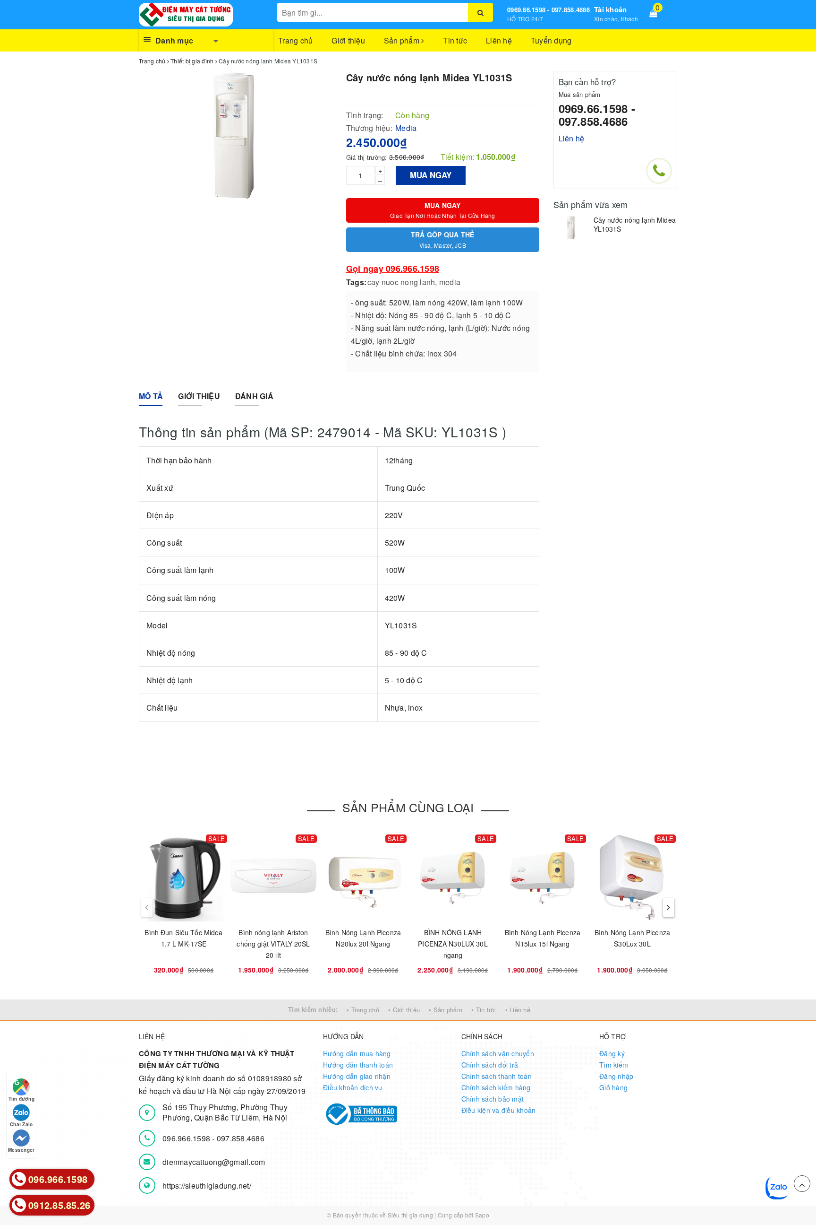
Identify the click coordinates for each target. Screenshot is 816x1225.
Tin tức (455, 40)
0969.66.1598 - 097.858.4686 (548, 9)
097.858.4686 (240, 1138)
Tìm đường (21, 1098)
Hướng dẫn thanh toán (358, 1064)
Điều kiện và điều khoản (498, 1110)
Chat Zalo (21, 1124)
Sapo (482, 1215)
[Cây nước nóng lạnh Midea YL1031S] (571, 227)
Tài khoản (610, 9)
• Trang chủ (363, 1009)
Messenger (21, 1150)
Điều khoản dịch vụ (352, 1087)
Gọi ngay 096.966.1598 (392, 268)
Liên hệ (499, 40)
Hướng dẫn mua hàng (357, 1053)
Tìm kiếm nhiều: (313, 1009)
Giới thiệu (348, 40)
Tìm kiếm (613, 1064)
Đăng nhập (616, 1076)
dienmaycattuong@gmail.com (213, 1161)
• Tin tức (483, 1009)
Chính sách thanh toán (496, 1076)
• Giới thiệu (404, 1009)
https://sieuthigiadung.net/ (206, 1185)
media (449, 282)
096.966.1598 (187, 1138)
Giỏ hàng (613, 1087)
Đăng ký (612, 1053)
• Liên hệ (517, 1009)
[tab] (151, 396)
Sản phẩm (402, 40)
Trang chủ (295, 40)
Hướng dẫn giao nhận (357, 1076)
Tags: (356, 282)
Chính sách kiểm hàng (496, 1087)
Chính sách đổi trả (489, 1064)
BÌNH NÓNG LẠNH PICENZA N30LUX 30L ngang (453, 944)
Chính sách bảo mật (492, 1098)
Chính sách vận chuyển (497, 1053)
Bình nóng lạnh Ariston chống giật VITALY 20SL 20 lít (273, 944)
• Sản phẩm (445, 1009)
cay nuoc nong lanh (401, 282)
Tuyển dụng (551, 40)
